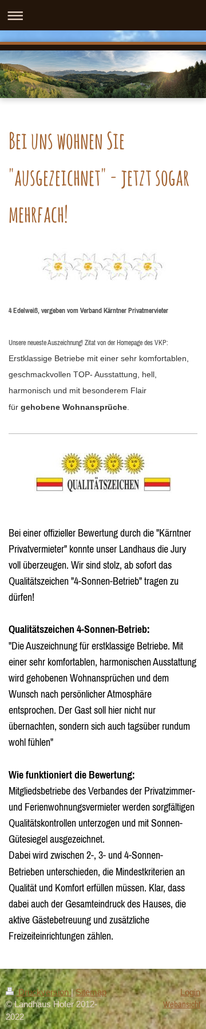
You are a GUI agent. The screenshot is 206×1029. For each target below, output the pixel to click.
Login (190, 992)
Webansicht (181, 1004)
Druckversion (43, 992)
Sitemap (91, 992)
